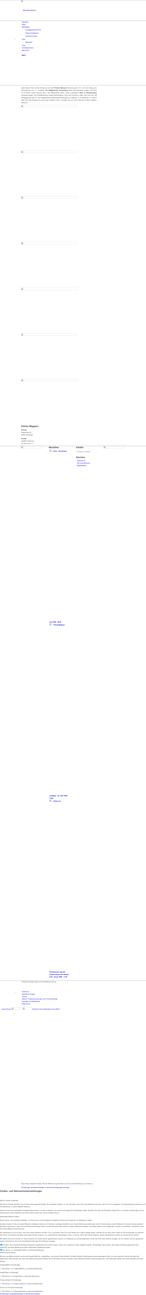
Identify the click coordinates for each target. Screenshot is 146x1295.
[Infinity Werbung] (31, 448)
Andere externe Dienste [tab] (8, 1252)
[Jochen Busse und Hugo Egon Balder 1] (49, 107)
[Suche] (22, 53)
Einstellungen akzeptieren (29, 1187)
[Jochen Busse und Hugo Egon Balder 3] (49, 198)
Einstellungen (65, 1187)
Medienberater (81, 465)
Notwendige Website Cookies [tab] (9, 1216)
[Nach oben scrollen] (0, 1180)
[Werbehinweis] (114, 448)
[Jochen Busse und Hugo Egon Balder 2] (49, 152)
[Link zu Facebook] (22, 984)
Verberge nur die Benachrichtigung (49, 1187)
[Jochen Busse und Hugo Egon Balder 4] (49, 289)
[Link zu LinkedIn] (22, 987)
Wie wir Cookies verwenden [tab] (9, 1200)
